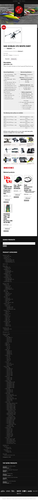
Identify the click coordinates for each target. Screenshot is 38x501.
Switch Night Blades (9, 279)
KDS (6, 376)
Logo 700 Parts (9, 386)
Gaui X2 (8, 370)
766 (7, 356)
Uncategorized (16, 55)
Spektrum (7, 313)
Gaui (6, 292)
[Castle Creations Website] (29, 491)
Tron (6, 437)
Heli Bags (5, 257)
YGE (6, 295)
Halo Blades (6, 267)
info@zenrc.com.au (32, 498)
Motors (5, 303)
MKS (6, 320)
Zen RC (19, 15)
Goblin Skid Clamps (9, 259)
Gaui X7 (8, 341)
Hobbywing (7, 293)
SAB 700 (8, 354)
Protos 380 (8, 389)
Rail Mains (7, 270)
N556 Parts (9, 434)
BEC (5, 290)
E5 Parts (8, 432)
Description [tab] (7, 58)
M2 (7, 347)
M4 (7, 348)
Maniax (7, 286)
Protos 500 (8, 390)
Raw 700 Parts (9, 423)
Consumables (6, 256)
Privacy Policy (20, 498)
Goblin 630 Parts (9, 406)
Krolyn (26, 498)
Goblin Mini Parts (10, 414)
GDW (6, 319)
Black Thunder (10, 412)
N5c (7, 360)
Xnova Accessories (10, 309)
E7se (7, 358)
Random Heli (6, 258)
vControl (7, 325)
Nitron (8, 363)
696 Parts (8, 429)
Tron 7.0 (8, 365)
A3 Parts (8, 377)
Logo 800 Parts (9, 387)
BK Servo (7, 315)
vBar (6, 301)
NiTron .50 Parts (9, 438)
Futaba (7, 298)
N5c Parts (8, 435)
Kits (4, 335)
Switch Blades (6, 277)
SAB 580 (8, 353)
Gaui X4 (8, 339)
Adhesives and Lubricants (8, 455)
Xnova (7, 305)
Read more (26, 200)
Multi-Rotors (5, 445)
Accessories (4, 255)
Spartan (7, 300)
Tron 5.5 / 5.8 (9, 364)
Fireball (9, 415)
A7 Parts (8, 379)
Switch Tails (7, 280)
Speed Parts (9, 425)
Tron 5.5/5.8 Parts (10, 441)
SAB (6, 349)
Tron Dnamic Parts (10, 443)
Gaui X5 (8, 340)
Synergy (7, 355)
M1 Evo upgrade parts (10, 395)
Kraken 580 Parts (9, 417)
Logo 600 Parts (9, 385)
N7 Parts (8, 436)
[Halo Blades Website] (8, 491)
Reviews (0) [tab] (13, 58)
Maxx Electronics (8, 299)
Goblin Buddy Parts (10, 413)
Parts (5, 366)
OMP (6, 323)
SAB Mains (7, 274)
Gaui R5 (8, 369)
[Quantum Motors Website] (19, 493)
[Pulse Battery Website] (13, 491)
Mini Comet (10, 416)
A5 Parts (8, 378)
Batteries (5, 284)
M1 (7, 346)
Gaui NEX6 (9, 337)
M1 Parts (8, 396)
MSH (6, 388)
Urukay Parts (9, 426)
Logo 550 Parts (9, 384)
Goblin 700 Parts (9, 407)
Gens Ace (7, 285)
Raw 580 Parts (9, 422)
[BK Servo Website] (19, 491)
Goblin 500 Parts (9, 404)
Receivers (5, 310)
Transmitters (6, 321)
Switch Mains (8, 278)
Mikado (7, 344)
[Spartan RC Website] (35, 491)
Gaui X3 (8, 338)
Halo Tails (7, 268)
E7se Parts (8, 433)
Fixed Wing (4, 327)
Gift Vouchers (5, 332)
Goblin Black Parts (10, 409)
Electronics (4, 283)
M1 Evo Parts (9, 394)
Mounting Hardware (9, 260)
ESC (4, 291)
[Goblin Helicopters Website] (2, 491)
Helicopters (4, 334)
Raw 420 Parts (9, 419)
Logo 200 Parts (9, 383)
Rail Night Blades (8, 271)
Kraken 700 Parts (9, 418)
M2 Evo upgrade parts (10, 398)
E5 (7, 357)
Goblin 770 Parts (9, 408)
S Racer (8, 448)
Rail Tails (7, 272)
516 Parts (8, 428)
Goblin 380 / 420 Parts (10, 403)
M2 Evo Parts (9, 397)
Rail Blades (6, 269)
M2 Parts (8, 399)
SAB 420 (8, 350)
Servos (5, 314)
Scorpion (7, 294)
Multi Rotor (8, 308)
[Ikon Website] (24, 491)
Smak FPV (7, 447)
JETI (6, 312)
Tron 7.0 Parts (9, 442)
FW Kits (5, 330)
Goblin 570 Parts (9, 405)
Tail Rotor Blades (7, 281)
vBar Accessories (8, 302)
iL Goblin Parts (10, 424)
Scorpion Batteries (8, 289)
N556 (8, 359)
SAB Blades (6, 273)
